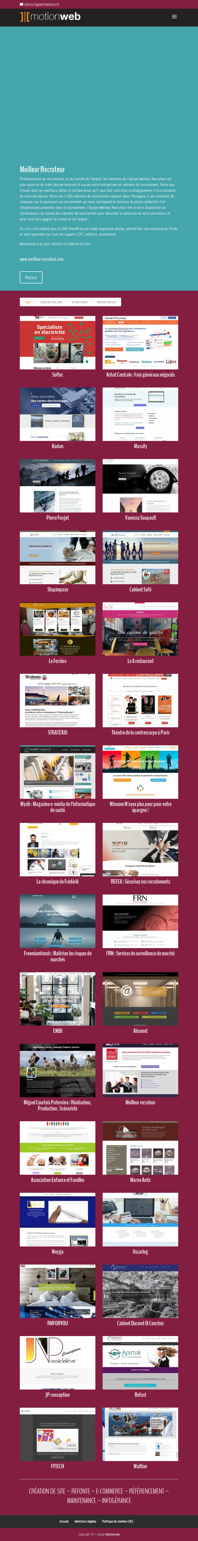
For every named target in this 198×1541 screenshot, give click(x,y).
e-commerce (79, 302)
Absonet (140, 1031)
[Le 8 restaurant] (140, 629)
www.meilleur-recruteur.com (42, 259)
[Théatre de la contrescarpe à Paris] (140, 700)
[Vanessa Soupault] (140, 485)
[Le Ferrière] (57, 629)
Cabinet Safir (140, 589)
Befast (140, 1395)
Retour (31, 277)
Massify (140, 446)
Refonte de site (106, 302)
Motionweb (113, 1534)
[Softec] (57, 342)
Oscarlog (140, 1252)
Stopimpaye (57, 589)
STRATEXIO (57, 732)
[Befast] (140, 1363)
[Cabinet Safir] (140, 557)
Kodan (58, 446)
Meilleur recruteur (141, 1102)
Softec (57, 375)
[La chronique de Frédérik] (57, 849)
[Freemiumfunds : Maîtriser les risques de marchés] (57, 921)
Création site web (51, 302)
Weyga (58, 1252)
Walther (140, 1466)
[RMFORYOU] (57, 1291)
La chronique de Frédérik (57, 882)
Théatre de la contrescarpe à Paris (141, 732)
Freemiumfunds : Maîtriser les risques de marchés (58, 956)
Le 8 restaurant (140, 661)
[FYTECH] (57, 1434)
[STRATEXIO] (57, 700)
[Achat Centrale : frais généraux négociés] (140, 342)
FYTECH (57, 1466)
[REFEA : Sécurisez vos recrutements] (140, 849)
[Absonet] (140, 999)
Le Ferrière (57, 661)
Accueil (64, 1521)
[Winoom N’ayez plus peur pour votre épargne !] (140, 772)
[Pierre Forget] (57, 485)
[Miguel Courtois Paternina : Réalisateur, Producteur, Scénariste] (57, 1070)
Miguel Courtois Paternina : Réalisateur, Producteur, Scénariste (58, 1105)
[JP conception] (57, 1363)
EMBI (57, 1031)
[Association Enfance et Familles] (57, 1148)
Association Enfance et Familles (57, 1180)
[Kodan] (57, 414)
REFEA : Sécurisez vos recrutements (140, 882)
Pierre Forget (57, 518)
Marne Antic (140, 1180)
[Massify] (140, 414)
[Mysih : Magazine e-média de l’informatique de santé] (57, 772)
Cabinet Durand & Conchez (140, 1323)
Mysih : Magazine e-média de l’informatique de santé (57, 807)
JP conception (57, 1395)
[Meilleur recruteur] (140, 1070)
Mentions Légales (85, 1521)
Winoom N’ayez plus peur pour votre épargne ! (140, 807)
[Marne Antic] (140, 1148)
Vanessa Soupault (140, 518)
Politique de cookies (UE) (117, 1521)
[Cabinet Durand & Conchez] (140, 1291)
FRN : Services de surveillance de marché (140, 953)
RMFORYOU (57, 1323)
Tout (27, 302)
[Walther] (140, 1434)
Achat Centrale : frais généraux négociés (140, 375)
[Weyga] (57, 1219)
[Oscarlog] (140, 1219)
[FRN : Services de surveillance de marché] (140, 921)
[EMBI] (57, 999)
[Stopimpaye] (57, 557)
